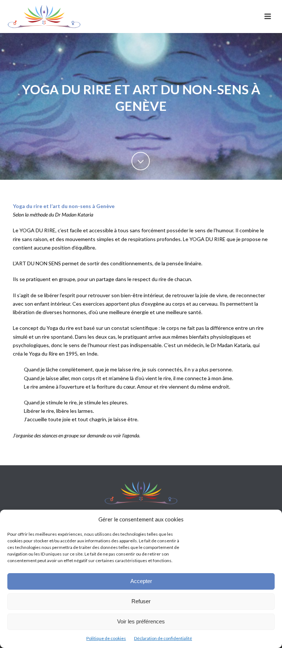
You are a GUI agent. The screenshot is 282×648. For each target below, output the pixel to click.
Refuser (141, 601)
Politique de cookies (106, 638)
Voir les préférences (141, 621)
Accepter (141, 581)
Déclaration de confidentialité (163, 638)
